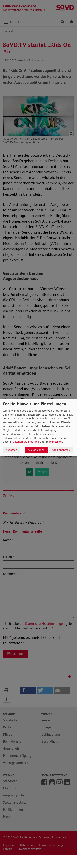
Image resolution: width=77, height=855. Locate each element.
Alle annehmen (61, 450)
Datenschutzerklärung (26, 441)
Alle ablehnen (36, 450)
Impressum (55, 441)
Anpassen (11, 450)
